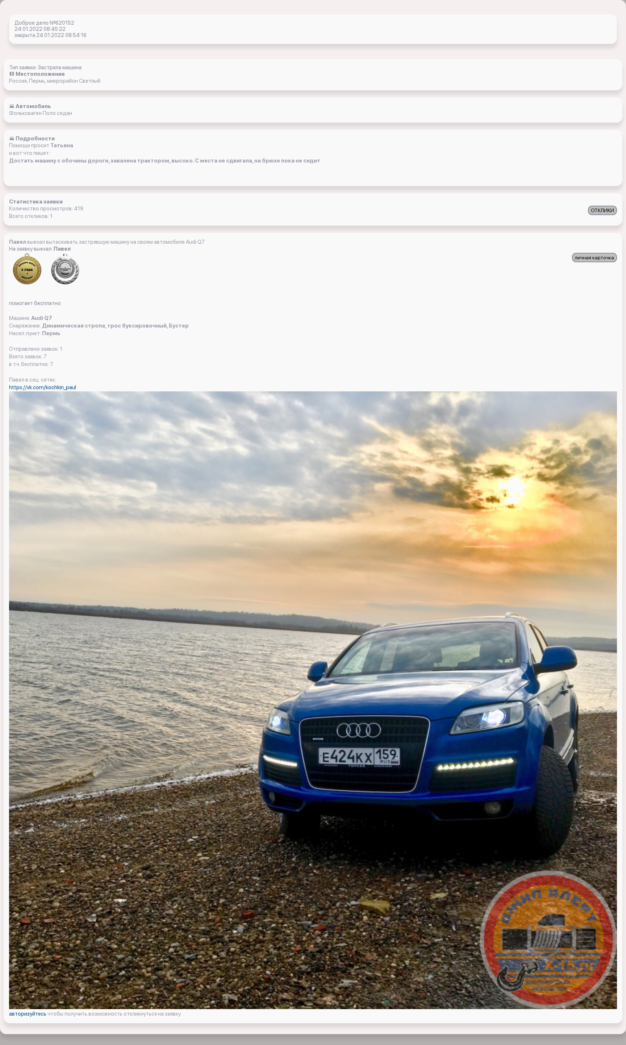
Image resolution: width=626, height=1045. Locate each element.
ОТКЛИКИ (602, 210)
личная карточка (594, 257)
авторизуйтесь (28, 1014)
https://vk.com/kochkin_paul (42, 387)
